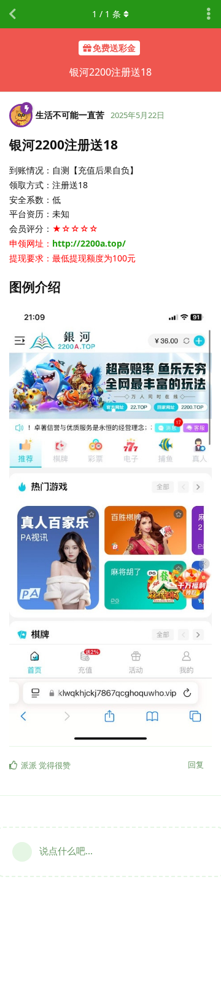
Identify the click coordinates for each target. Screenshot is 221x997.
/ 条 (106, 14)
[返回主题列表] (12, 14)
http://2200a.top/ (89, 243)
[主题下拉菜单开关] (208, 14)
